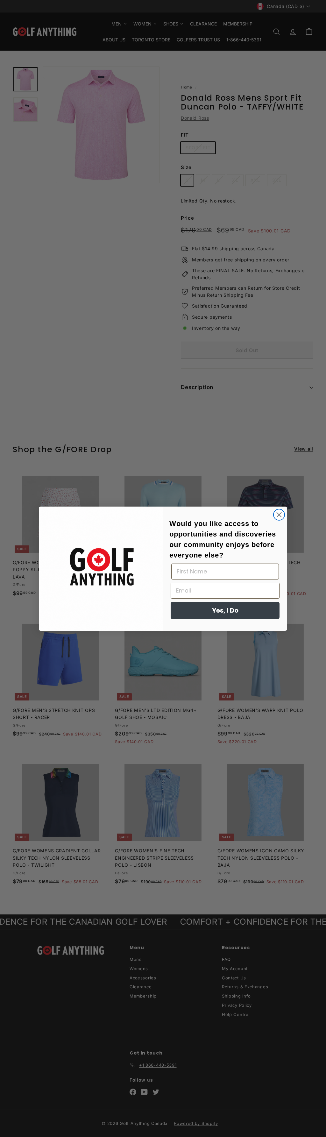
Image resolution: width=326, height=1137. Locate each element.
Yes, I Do (225, 610)
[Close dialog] (279, 514)
